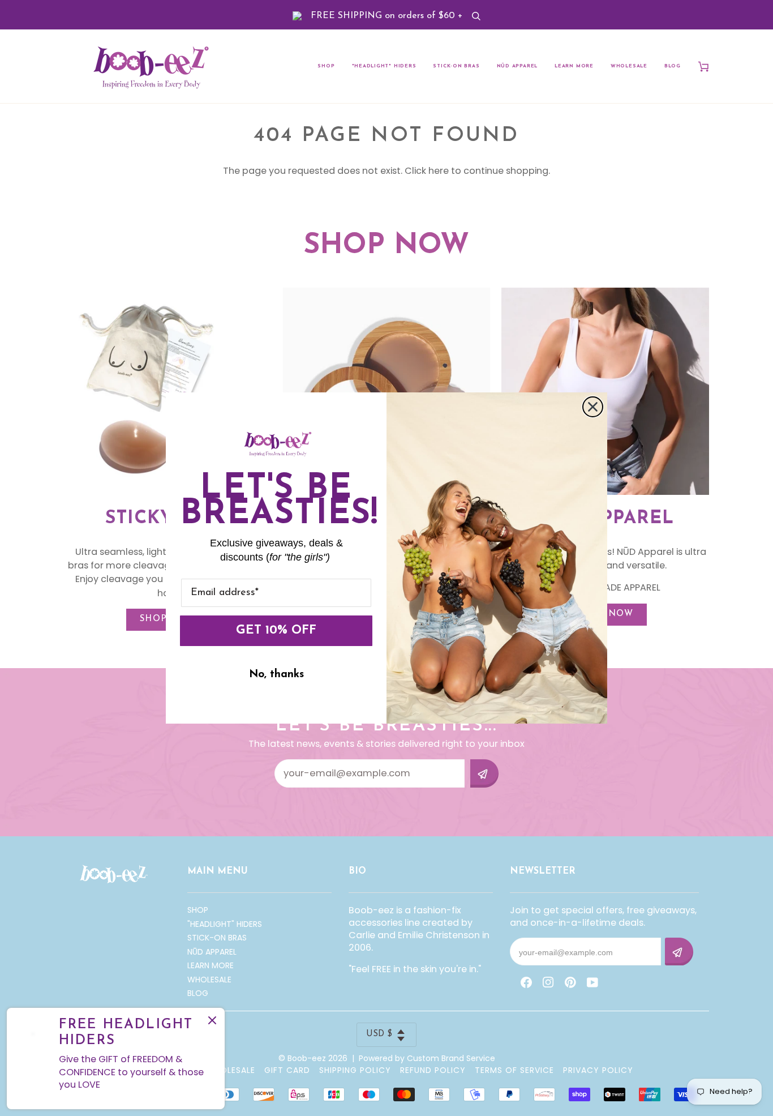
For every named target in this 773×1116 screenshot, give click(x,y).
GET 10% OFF (276, 630)
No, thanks (276, 674)
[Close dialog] (593, 407)
